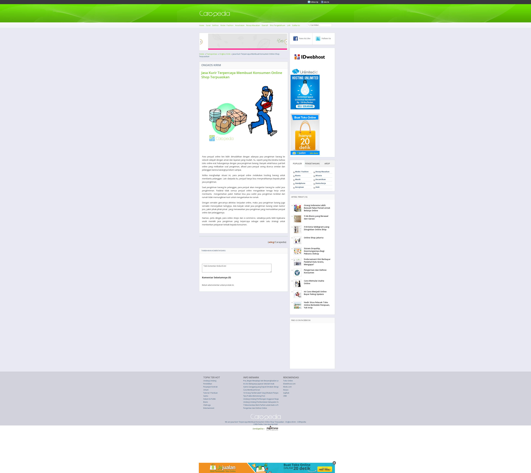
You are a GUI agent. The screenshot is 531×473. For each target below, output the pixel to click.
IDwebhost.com (289, 384)
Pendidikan (207, 384)
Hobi (318, 187)
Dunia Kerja (321, 183)
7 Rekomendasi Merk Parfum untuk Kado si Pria (261, 405)
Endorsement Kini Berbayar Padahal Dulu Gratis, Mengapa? (317, 262)
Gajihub (286, 393)
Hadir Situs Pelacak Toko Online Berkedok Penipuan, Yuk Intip (317, 305)
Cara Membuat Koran (251, 390)
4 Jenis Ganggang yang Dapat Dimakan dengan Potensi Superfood (269, 387)
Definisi (215, 25)
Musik (297, 179)
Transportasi (211, 54)
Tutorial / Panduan (210, 393)
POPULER (297, 163)
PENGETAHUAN (312, 163)
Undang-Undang (209, 381)
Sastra (205, 396)
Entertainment (208, 408)
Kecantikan (321, 179)
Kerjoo (285, 390)
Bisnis (297, 175)
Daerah (265, 25)
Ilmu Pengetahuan (277, 25)
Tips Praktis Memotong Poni (254, 396)
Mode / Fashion (226, 25)
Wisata (319, 175)
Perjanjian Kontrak (210, 387)
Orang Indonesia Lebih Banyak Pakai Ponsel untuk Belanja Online (317, 208)
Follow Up (314, 2)
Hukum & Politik (209, 399)
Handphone (300, 183)
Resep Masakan (253, 25)
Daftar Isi (296, 25)
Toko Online (288, 381)
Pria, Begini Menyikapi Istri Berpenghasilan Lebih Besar (264, 381)
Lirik (288, 25)
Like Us (326, 2)
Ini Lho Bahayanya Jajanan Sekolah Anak (258, 384)
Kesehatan (239, 25)
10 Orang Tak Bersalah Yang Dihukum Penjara (261, 393)
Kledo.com (287, 387)
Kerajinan (299, 187)
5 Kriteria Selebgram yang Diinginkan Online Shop (316, 228)
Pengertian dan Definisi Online (255, 408)
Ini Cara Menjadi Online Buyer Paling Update (315, 292)
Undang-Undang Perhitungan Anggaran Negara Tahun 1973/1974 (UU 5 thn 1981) (275, 399)
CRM (285, 396)
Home (201, 25)
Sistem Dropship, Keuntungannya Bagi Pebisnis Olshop (314, 251)
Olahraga (207, 405)
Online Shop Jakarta (313, 237)
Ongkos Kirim (224, 54)
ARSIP (327, 163)
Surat (208, 25)
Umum (206, 390)
